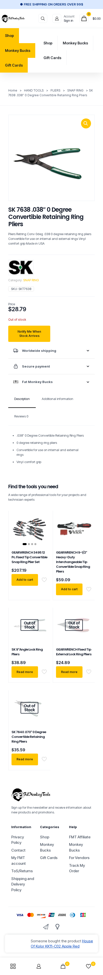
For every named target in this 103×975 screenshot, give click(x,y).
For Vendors (79, 857)
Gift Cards (49, 857)
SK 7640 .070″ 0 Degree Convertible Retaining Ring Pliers (29, 737)
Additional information (57, 399)
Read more (24, 672)
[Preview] (41, 538)
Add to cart (24, 580)
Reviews (21, 416)
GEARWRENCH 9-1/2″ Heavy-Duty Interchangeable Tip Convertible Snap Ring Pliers (73, 562)
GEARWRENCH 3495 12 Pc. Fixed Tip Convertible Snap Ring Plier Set (29, 557)
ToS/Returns (22, 871)
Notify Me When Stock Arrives (29, 334)
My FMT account (18, 860)
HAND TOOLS (34, 90)
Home (12, 90)
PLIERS (55, 90)
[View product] (41, 523)
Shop (44, 837)
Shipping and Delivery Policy (22, 884)
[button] (86, 123)
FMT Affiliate (79, 837)
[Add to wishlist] (41, 531)
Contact (18, 850)
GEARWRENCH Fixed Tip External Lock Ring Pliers (73, 652)
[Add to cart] (41, 516)
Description (22, 399)
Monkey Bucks (47, 847)
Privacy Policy (17, 840)
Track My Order (77, 868)
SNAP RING (75, 90)
